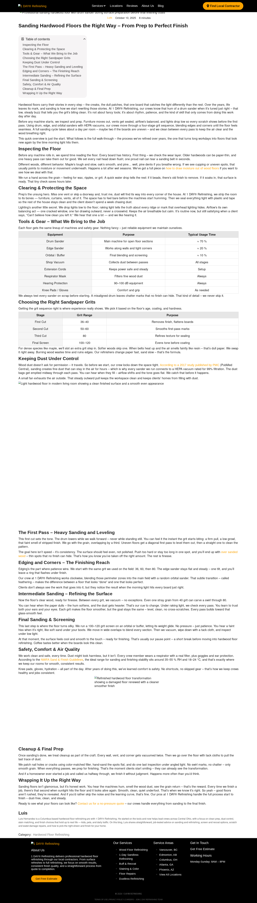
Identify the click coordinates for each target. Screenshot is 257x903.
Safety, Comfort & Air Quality (42, 84)
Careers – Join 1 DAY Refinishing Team (144, 900)
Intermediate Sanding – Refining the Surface (52, 75)
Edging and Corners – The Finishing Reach (51, 71)
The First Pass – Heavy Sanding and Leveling (53, 66)
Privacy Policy (116, 900)
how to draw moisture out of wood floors (192, 168)
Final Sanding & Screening (40, 80)
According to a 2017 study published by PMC (189, 365)
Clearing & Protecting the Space (44, 49)
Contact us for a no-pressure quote (101, 803)
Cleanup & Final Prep (37, 88)
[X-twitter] (202, 869)
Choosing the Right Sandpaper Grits (46, 58)
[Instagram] (197, 869)
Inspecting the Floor (36, 44)
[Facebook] (191, 869)
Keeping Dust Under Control (41, 62)
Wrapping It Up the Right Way (42, 93)
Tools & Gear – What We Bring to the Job (50, 53)
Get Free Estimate (202, 849)
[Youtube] (207, 869)
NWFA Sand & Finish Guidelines (62, 659)
